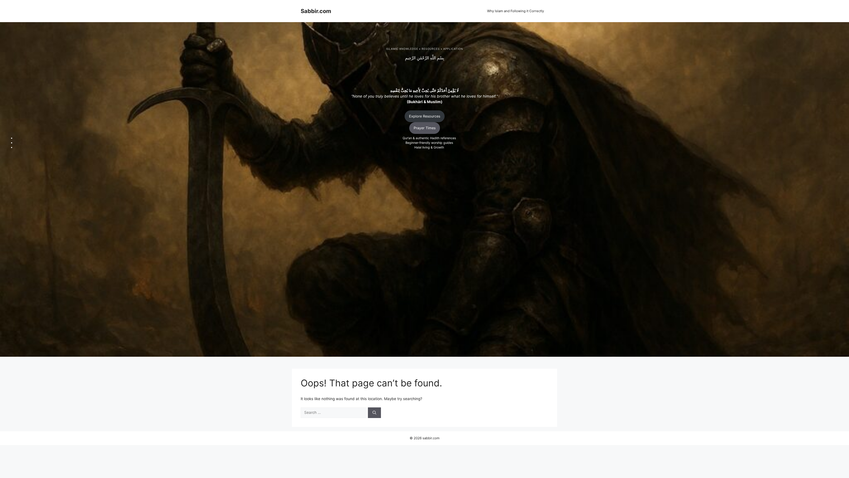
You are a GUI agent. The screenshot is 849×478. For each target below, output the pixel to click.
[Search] (374, 412)
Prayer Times (425, 128)
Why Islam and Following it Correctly (515, 11)
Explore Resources (424, 116)
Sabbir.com (316, 11)
